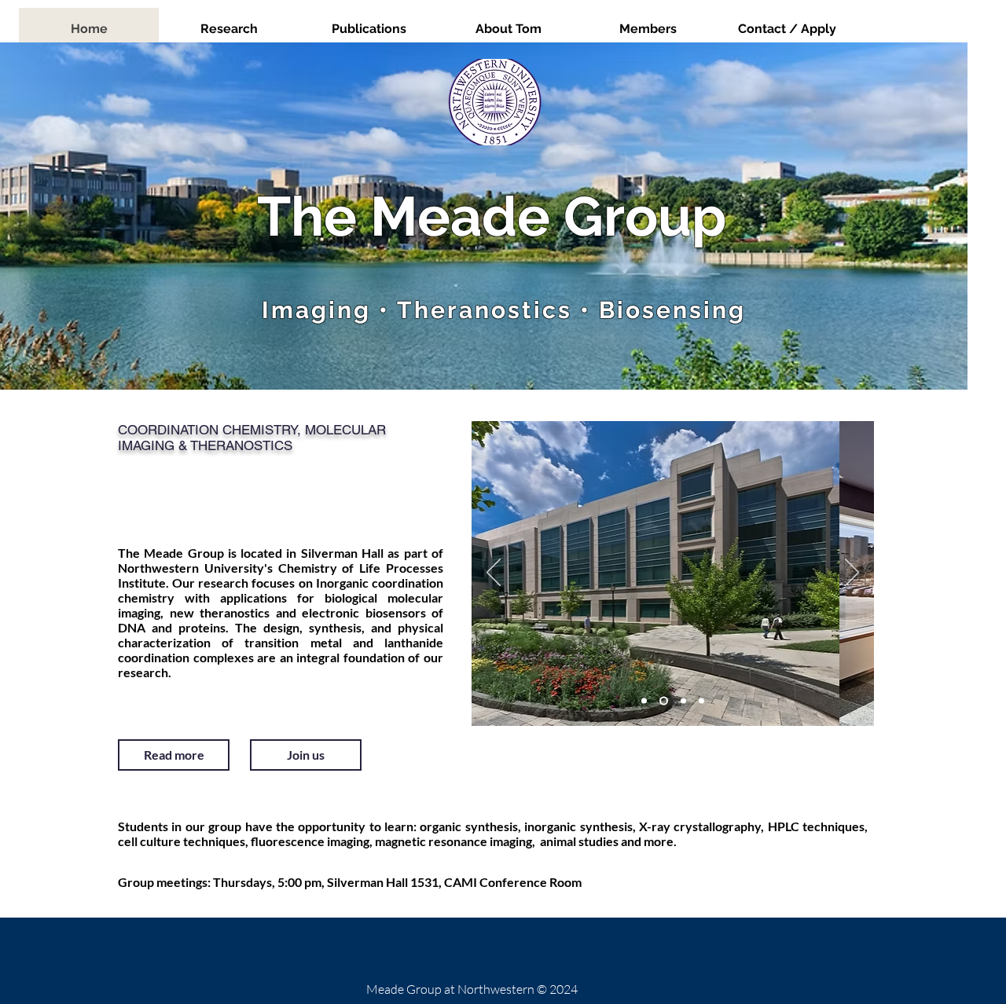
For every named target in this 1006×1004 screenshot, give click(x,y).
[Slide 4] (701, 701)
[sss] (644, 701)
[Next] (852, 573)
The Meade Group (491, 216)
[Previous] (493, 573)
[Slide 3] (663, 701)
